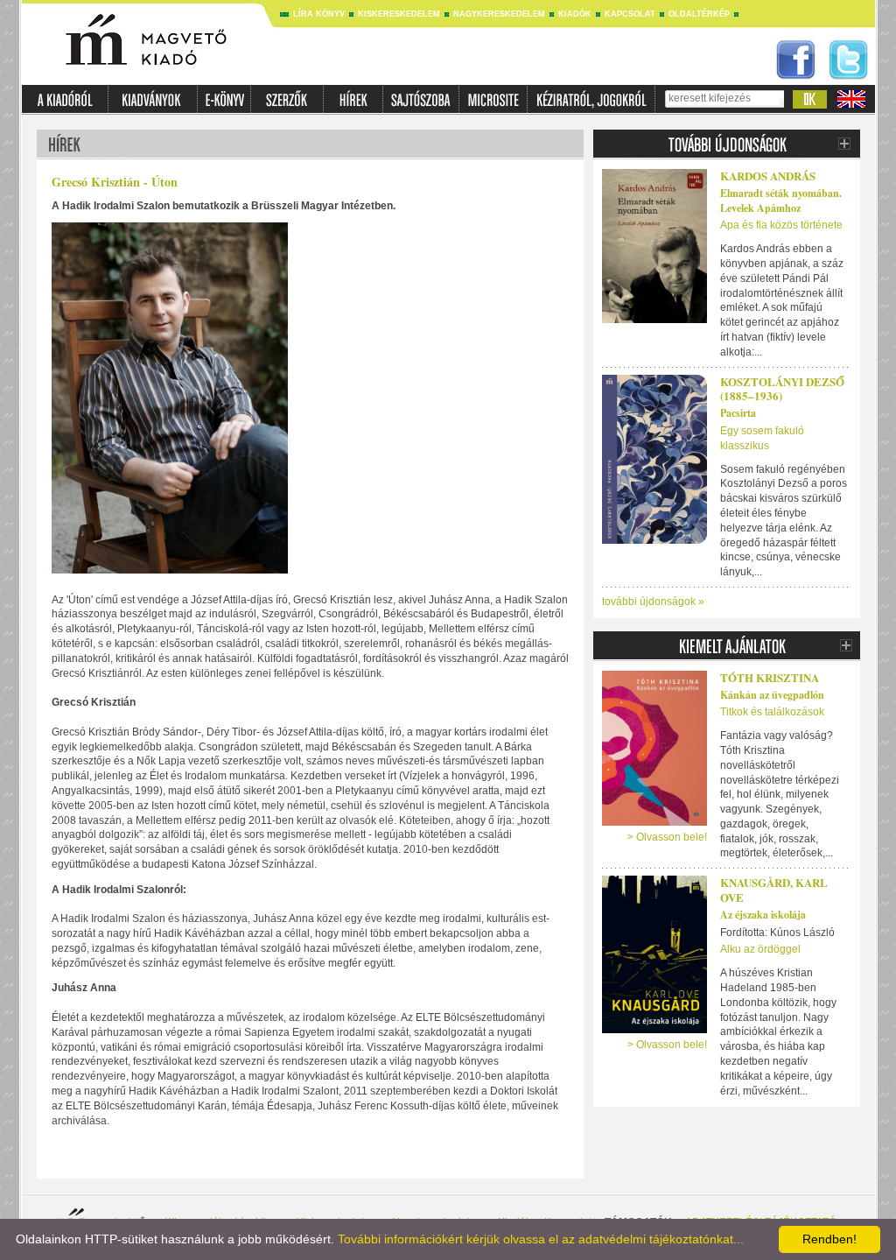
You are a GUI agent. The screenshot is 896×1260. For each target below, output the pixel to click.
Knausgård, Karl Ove (774, 889)
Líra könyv (319, 14)
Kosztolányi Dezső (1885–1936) (782, 389)
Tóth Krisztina (769, 677)
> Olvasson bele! (667, 837)
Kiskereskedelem (399, 14)
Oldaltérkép (699, 14)
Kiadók (575, 14)
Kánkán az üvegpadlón (772, 694)
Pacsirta (738, 412)
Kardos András (768, 175)
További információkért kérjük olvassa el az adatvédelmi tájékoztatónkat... (541, 1239)
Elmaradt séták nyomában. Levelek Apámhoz (781, 200)
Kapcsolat (630, 14)
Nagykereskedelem (499, 14)
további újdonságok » (653, 601)
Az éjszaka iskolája (763, 914)
